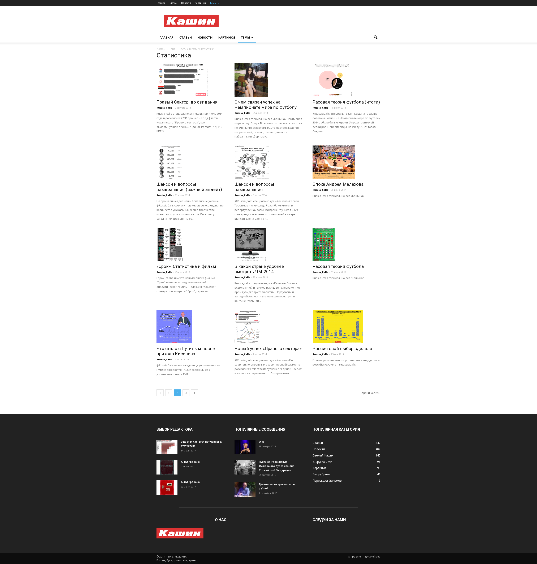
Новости (186, 2)
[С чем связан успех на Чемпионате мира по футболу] (268, 80)
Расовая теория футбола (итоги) (346, 102)
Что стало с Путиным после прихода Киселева (185, 351)
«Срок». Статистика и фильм (186, 266)
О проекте (354, 556)
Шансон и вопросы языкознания (254, 187)
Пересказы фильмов (327, 480)
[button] (375, 37)
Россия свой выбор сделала (342, 348)
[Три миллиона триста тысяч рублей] (245, 489)
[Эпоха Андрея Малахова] (347, 162)
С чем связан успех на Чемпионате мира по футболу (266, 105)
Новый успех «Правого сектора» (268, 348)
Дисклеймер (373, 556)
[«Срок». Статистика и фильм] (190, 244)
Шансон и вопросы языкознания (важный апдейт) (189, 187)
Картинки (200, 2)
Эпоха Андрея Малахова (338, 184)
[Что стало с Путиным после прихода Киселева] (190, 326)
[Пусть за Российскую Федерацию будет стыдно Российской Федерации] (245, 467)
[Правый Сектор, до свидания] (190, 80)
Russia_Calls (164, 107)
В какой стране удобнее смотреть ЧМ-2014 (259, 269)
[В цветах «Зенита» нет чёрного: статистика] (166, 447)
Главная (161, 2)
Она (261, 441)
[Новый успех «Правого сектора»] (268, 326)
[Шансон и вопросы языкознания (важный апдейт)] (190, 162)
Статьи (173, 2)
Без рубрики (321, 474)
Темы (213, 2)
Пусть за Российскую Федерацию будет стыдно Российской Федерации (276, 466)
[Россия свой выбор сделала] (347, 326)
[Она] (245, 447)
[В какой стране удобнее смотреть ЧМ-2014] (268, 244)
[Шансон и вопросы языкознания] (268, 162)
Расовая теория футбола (338, 266)
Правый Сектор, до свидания (187, 102)
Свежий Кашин (323, 455)
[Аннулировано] (166, 467)
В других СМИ (322, 462)
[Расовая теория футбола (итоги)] (347, 80)
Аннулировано (190, 461)
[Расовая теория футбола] (347, 244)
